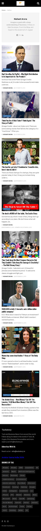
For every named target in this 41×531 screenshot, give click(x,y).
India (4, 491)
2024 (20, 468)
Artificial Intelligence (26, 471)
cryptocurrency (8, 479)
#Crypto (5, 468)
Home (3, 10)
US (27, 510)
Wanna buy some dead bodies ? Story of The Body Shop (20, 356)
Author (9, 10)
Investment (24, 491)
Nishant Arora (8, 88)
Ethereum (31, 483)
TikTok (29, 506)
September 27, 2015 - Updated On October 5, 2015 (17, 227)
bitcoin (5, 475)
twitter (21, 510)
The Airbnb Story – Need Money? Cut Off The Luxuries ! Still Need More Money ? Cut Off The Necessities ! (18, 402)
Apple (14, 471)
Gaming (24, 487)
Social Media (7, 502)
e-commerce (21, 479)
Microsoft (6, 499)
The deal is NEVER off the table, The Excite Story (19, 213)
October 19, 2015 (20, 88)
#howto (13, 468)
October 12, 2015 (20, 134)
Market (18, 495)
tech (4, 506)
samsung (30, 499)
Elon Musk (21, 483)
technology (13, 506)
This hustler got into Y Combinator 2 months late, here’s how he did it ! (20, 168)
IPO (12, 495)
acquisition (29, 468)
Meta (34, 495)
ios (32, 491)
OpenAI (21, 499)
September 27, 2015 (20, 181)
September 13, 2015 (20, 323)
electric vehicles (9, 483)
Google (32, 487)
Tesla (22, 506)
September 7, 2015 (20, 367)
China (22, 475)
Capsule (7, 70)
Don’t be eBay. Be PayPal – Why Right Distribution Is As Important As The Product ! (20, 75)
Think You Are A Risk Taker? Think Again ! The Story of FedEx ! (18, 121)
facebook (6, 487)
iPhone (5, 495)
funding (15, 487)
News (14, 499)
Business (14, 475)
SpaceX (18, 502)
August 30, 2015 (19, 416)
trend (5, 510)
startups (34, 502)
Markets (27, 495)
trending (13, 510)
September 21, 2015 (20, 276)
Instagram (13, 491)
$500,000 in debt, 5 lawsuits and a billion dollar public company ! (19, 310)
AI (37, 468)
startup (26, 502)
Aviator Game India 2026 (13, 457)
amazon (6, 471)
